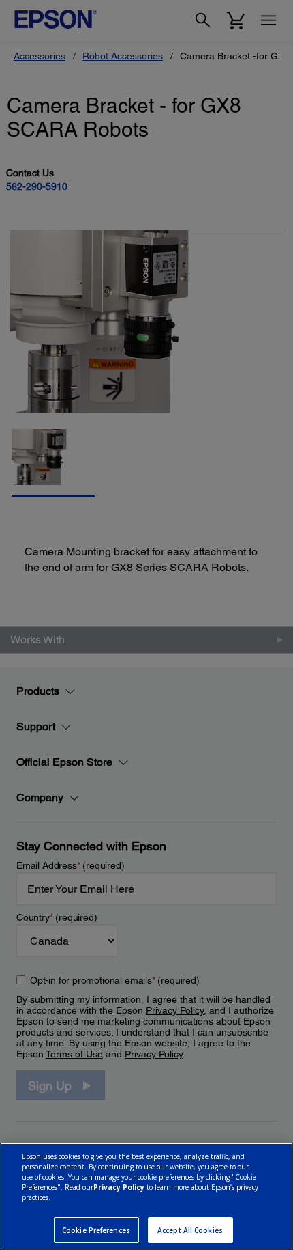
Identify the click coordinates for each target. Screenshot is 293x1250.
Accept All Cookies (190, 1230)
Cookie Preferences (96, 1230)
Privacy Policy (118, 1187)
